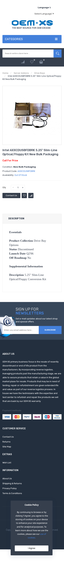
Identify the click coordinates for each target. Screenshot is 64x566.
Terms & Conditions (12, 493)
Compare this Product (30, 195)
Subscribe (50, 330)
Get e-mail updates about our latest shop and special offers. (37, 320)
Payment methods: (12, 410)
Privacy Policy (9, 488)
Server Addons (21, 73)
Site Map (6, 446)
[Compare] (23, 62)
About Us (7, 478)
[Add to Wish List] (24, 195)
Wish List (6, 462)
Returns (6, 441)
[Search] (57, 53)
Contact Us (11, 195)
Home (5, 73)
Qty (4, 187)
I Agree (31, 548)
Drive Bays (39, 73)
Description (16, 218)
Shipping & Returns (12, 483)
